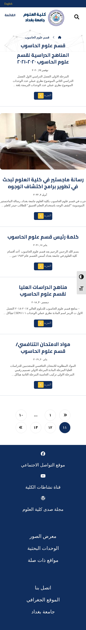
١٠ (21, 415)
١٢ (50, 428)
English (8, 3)
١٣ (36, 428)
